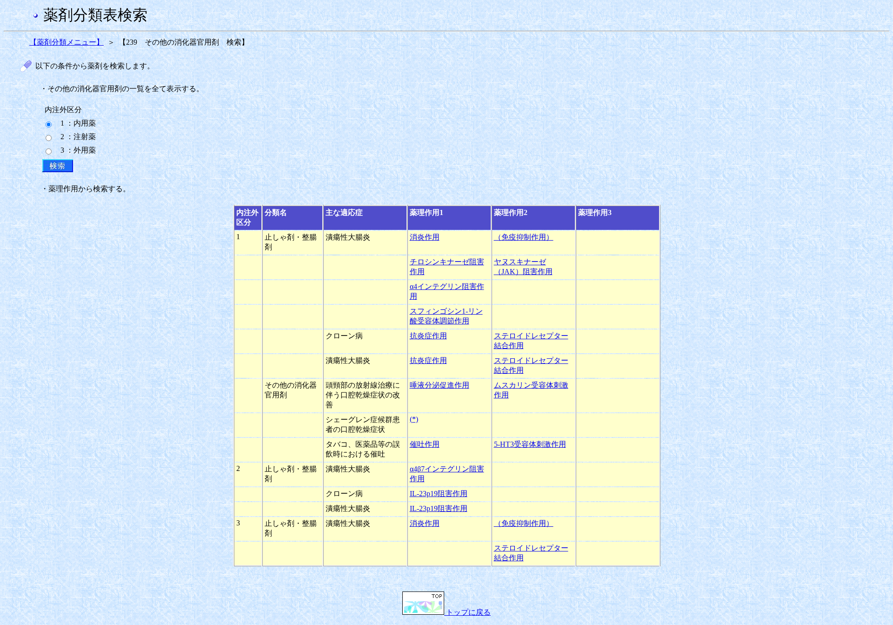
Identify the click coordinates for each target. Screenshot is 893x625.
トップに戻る (467, 612)
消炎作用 (425, 237)
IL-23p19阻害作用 (438, 493)
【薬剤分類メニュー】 (66, 42)
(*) (414, 419)
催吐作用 (425, 444)
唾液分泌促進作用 (439, 385)
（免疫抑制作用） (523, 237)
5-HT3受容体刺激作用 (530, 444)
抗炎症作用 (428, 336)
